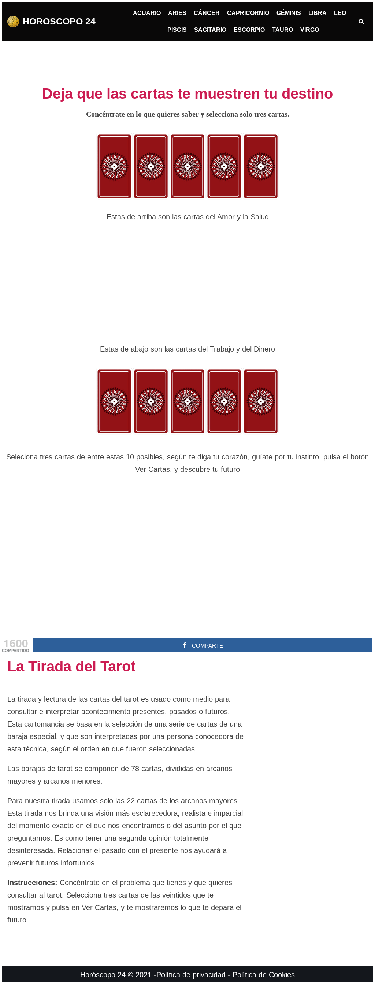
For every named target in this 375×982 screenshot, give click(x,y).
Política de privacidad (191, 975)
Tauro (282, 30)
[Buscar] (361, 21)
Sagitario (210, 30)
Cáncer (207, 13)
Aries (177, 13)
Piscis (177, 30)
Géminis (288, 13)
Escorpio (249, 30)
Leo (340, 13)
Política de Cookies (264, 975)
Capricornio (248, 13)
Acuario (147, 13)
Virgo (309, 30)
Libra (317, 13)
